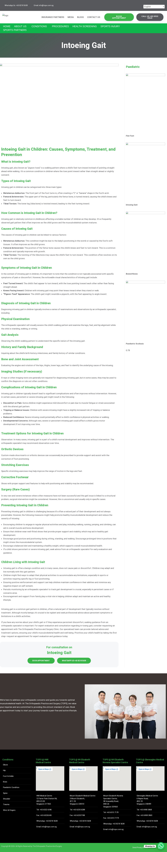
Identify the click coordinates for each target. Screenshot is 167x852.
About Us (20, 26)
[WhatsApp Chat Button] (161, 846)
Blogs (80, 17)
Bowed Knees (132, 274)
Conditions (39, 26)
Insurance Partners (53, 17)
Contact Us (93, 17)
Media (71, 17)
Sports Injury (110, 26)
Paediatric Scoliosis (135, 344)
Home (6, 26)
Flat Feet (130, 136)
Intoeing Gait (132, 205)
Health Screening (84, 26)
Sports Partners (15, 30)
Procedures (60, 26)
